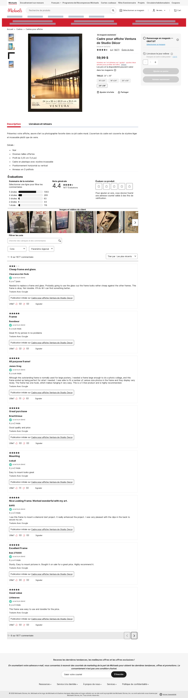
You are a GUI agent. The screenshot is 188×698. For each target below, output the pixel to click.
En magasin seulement (106, 35)
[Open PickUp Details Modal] (177, 40)
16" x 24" (102, 81)
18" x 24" (113, 81)
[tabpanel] (72, 149)
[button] (117, 68)
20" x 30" (125, 81)
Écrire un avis (128, 50)
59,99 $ (102, 58)
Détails (123, 65)
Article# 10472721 (103, 47)
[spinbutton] (150, 62)
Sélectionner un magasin (156, 44)
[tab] (14, 124)
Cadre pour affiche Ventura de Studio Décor (116, 41)
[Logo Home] (15, 10)
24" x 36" (102, 86)
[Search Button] (113, 10)
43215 (175, 57)
